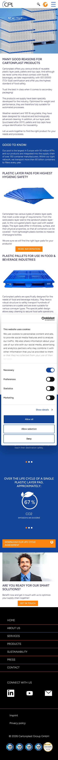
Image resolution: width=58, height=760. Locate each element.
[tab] (26, 462)
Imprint (14, 715)
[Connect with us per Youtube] (29, 693)
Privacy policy (18, 723)
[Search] (39, 4)
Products (14, 644)
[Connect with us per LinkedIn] (10, 693)
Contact (13, 667)
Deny (29, 438)
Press (11, 659)
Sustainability (17, 651)
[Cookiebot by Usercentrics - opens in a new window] (42, 319)
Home (11, 620)
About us (13, 628)
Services (13, 636)
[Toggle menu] (53, 4)
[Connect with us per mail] (48, 693)
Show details (42, 409)
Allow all (29, 419)
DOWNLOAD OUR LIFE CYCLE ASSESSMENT (20, 543)
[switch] (50, 379)
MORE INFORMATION (29, 249)
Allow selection (29, 429)
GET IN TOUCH (28, 603)
